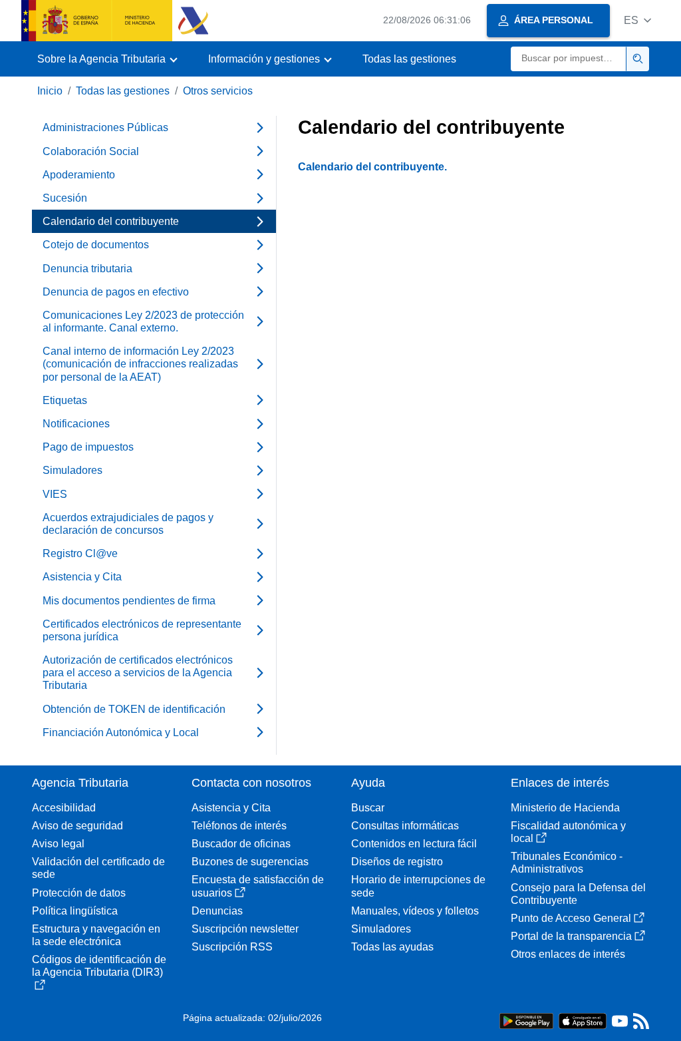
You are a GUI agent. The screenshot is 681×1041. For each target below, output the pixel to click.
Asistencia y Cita (231, 807)
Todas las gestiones (409, 59)
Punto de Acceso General (571, 918)
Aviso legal (58, 843)
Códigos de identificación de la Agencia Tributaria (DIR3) (99, 966)
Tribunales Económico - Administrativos (566, 863)
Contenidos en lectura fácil (414, 843)
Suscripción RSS (232, 946)
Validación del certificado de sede (98, 868)
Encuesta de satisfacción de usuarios (258, 886)
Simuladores (381, 929)
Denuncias (217, 911)
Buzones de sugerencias (250, 861)
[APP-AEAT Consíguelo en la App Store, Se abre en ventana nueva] (583, 1020)
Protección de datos (79, 893)
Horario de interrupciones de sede (418, 886)
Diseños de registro (397, 861)
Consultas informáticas (405, 825)
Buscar (367, 807)
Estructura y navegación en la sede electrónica (96, 935)
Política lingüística (75, 911)
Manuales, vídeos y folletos (415, 911)
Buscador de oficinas (241, 843)
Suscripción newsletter (245, 929)
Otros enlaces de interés (568, 954)
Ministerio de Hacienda (565, 807)
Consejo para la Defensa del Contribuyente (578, 894)
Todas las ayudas (392, 946)
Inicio (50, 91)
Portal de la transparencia (571, 936)
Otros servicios (218, 91)
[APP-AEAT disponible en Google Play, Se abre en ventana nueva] (526, 1020)
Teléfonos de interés (239, 825)
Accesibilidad (64, 807)
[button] (637, 20)
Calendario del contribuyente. (372, 166)
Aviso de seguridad (77, 825)
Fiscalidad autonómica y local (568, 832)
